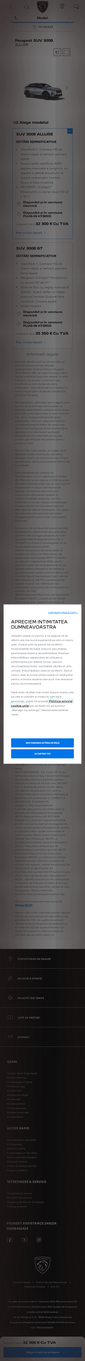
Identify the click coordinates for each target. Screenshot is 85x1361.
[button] (63, 612)
